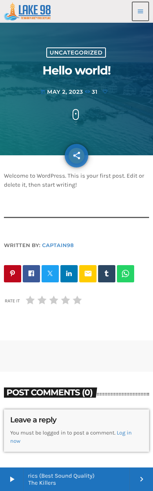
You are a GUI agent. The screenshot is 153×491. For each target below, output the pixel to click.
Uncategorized (76, 52)
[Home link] (27, 11)
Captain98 (58, 245)
